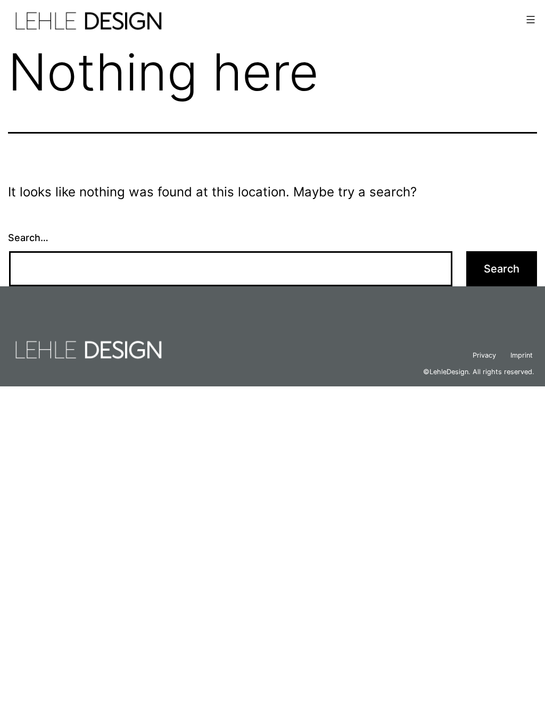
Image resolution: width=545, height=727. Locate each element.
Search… (28, 237)
